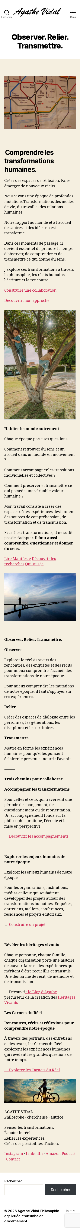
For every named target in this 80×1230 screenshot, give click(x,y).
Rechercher (13, 1181)
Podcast (69, 1153)
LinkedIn (34, 1153)
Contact (13, 1159)
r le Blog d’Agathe (41, 992)
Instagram (13, 1153)
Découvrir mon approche (26, 300)
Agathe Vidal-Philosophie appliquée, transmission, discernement (31, 1216)
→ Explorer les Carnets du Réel (32, 1070)
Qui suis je (34, 564)
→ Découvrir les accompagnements (36, 836)
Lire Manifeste (17, 558)
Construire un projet (27, 924)
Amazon (53, 1153)
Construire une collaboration (30, 290)
